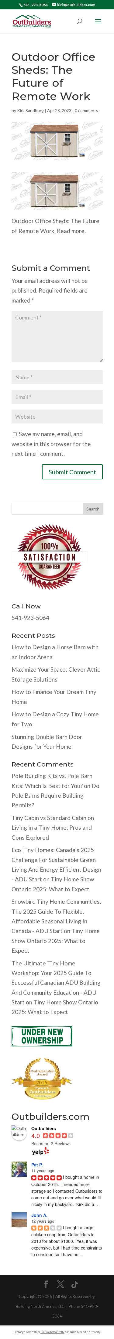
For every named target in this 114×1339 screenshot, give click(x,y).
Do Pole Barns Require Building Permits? (55, 795)
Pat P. (37, 1165)
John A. (39, 1215)
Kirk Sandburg (30, 110)
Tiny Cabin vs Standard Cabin (49, 817)
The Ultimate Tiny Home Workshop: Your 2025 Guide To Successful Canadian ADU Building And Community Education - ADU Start (56, 983)
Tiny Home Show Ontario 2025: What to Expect (56, 940)
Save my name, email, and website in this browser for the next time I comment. (51, 443)
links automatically (52, 1332)
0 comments (86, 110)
